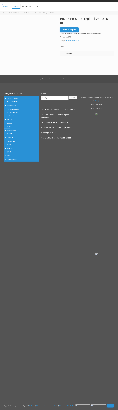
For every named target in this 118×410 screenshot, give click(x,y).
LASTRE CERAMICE (12, 98)
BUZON (68, 40)
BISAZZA (9, 148)
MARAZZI (10, 137)
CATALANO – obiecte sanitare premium (56, 128)
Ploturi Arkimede (14, 112)
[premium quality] (5, 6)
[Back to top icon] (110, 406)
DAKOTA (9, 134)
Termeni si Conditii (52, 406)
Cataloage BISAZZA (48, 133)
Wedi (8, 155)
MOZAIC (9, 123)
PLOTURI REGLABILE (15, 13)
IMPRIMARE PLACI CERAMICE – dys (55, 122)
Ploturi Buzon (28, 13)
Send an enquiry (69, 30)
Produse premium (12, 159)
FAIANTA (9, 119)
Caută (43, 93)
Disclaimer (32, 406)
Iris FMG (9, 145)
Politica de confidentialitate (67, 406)
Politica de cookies (41, 406)
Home (4, 13)
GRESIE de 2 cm (11, 105)
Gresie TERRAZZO (12, 102)
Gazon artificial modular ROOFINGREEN (56, 138)
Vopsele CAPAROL (12, 130)
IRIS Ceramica (11, 141)
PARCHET (10, 126)
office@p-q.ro (98, 101)
